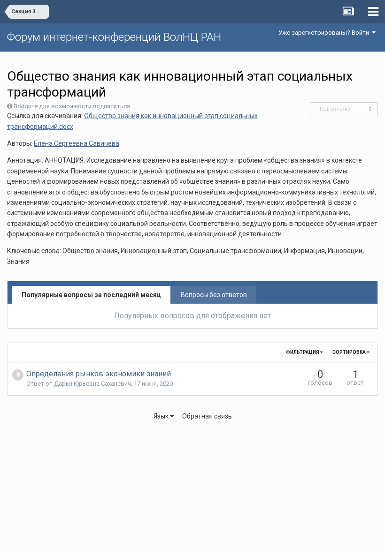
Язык (162, 416)
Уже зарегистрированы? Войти (325, 32)
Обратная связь (207, 416)
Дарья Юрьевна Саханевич (92, 383)
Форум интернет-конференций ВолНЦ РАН (114, 37)
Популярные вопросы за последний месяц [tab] (91, 295)
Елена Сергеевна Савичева (76, 143)
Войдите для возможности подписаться (72, 106)
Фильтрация (303, 352)
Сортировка (349, 352)
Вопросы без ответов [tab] (214, 295)
